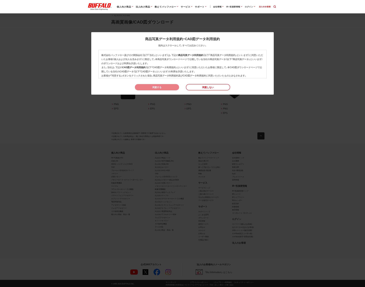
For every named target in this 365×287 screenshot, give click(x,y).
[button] (208, 87)
